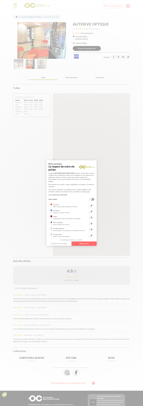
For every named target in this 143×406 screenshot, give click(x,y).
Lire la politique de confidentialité (57, 194)
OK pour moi (84, 243)
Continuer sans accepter (59, 243)
